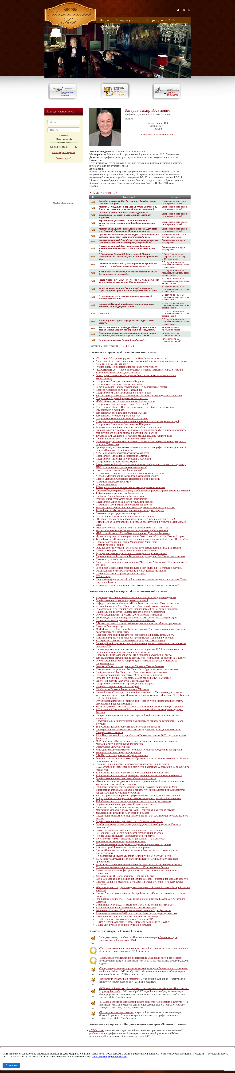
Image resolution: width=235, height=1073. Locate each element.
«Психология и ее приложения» (116, 1012)
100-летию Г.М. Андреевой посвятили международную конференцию (134, 435)
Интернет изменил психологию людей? (171, 328)
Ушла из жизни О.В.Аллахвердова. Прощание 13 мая (125, 876)
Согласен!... (105, 313)
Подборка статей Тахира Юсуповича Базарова (121, 573)
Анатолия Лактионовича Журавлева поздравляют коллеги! (128, 476)
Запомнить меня (58, 146)
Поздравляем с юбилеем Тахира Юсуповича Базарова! (125, 683)
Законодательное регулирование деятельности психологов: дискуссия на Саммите (141, 657)
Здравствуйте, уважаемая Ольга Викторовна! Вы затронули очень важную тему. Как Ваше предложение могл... (127, 223)
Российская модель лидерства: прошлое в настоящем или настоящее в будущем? (139, 567)
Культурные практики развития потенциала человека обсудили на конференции (139, 749)
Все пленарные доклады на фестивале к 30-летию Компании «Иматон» (135, 904)
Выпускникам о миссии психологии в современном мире (127, 916)
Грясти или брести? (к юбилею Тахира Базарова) (122, 680)
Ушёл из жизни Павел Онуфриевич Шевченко (121, 841)
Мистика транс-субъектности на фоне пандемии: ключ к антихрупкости (135, 507)
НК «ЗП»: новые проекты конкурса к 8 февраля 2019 (124, 919)
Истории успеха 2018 (160, 20)
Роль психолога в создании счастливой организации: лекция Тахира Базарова (138, 547)
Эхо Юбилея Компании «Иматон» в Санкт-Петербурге (126, 907)
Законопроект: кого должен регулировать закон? (175, 202)
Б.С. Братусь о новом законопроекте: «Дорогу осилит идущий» (130, 640)
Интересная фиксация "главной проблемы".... (122, 340)
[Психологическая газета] (63, 98)
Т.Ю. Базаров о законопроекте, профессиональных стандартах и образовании (138, 795)
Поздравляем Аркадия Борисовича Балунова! (120, 381)
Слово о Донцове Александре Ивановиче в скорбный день (128, 478)
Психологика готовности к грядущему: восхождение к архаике (130, 473)
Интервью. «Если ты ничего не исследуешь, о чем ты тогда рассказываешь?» (138, 585)
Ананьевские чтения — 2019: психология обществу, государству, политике (136, 913)
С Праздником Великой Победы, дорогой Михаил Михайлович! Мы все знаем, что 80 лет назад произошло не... (128, 256)
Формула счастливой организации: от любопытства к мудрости (130, 427)
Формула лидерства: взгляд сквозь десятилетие (121, 499)
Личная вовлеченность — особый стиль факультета (124, 438)
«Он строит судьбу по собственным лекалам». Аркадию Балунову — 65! (135, 519)
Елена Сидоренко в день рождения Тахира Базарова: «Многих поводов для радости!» (142, 878)
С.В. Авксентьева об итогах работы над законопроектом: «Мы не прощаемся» (138, 623)
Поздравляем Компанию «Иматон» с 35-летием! (122, 418)
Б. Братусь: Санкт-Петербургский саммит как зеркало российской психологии (138, 798)
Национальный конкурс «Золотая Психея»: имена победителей (130, 611)
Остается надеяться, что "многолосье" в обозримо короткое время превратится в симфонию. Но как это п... (129, 289)
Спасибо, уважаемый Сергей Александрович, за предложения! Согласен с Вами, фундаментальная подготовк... (125, 215)
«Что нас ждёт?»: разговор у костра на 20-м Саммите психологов (131, 358)
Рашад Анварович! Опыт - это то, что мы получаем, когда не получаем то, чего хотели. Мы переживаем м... (129, 281)
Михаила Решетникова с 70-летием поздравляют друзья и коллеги (132, 530)
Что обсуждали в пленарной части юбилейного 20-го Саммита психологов (137, 609)
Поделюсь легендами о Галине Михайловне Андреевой (126, 542)
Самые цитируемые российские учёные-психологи (124, 924)
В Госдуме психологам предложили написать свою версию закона (175, 264)
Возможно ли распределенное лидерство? (118, 513)
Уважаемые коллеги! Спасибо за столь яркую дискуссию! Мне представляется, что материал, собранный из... (128, 241)
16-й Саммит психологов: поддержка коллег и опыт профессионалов (133, 801)
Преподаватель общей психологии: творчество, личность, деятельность (135, 634)
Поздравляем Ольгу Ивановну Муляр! (116, 461)
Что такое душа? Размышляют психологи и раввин (123, 847)
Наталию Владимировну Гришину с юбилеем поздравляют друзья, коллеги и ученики (143, 490)
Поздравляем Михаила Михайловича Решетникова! (124, 392)
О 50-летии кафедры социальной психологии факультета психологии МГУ (136, 787)
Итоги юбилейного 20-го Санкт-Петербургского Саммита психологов (134, 606)
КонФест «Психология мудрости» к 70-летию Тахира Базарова (130, 666)
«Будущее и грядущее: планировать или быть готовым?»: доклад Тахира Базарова (140, 536)
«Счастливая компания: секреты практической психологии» (131, 948)
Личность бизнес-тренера (110, 626)
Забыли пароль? (63, 158)
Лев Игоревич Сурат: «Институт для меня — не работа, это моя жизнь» (135, 407)
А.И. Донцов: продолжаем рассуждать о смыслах (122, 453)
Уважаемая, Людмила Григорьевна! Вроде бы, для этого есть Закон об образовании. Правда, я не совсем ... (128, 230)
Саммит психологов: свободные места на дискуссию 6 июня (129, 830)
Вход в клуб (64, 139)
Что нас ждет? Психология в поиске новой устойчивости (127, 366)
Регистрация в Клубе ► (63, 152)
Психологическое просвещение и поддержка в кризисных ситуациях (133, 844)
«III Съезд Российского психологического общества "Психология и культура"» (141, 1001)
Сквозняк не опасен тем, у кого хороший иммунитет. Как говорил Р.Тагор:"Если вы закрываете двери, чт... (128, 264)
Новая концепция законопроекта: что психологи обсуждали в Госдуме (134, 654)
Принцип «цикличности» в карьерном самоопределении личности (132, 764)
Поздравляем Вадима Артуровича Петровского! (122, 398)
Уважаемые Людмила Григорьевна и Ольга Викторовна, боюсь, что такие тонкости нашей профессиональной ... (128, 208)
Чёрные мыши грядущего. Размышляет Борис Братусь (125, 835)
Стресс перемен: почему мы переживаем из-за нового (125, 516)
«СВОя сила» (96, 1030)
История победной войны (110, 544)
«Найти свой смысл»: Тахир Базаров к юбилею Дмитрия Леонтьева (133, 533)
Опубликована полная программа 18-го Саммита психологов (129, 821)
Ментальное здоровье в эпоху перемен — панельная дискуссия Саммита (135, 810)
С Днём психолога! (106, 484)
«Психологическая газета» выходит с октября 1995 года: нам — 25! (132, 527)
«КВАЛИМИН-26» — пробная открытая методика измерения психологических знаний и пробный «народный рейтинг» (139, 371)
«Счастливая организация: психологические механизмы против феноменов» (141, 957)
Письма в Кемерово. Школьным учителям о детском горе (127, 550)
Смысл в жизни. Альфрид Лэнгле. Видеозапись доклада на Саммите (133, 922)
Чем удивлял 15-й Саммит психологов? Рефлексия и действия (129, 833)
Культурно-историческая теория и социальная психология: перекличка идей (137, 421)
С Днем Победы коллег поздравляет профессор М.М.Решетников (173, 256)
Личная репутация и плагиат (111, 559)
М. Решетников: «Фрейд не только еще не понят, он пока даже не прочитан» (137, 741)
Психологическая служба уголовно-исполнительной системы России (134, 855)
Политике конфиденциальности (109, 1056)
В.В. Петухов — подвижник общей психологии (122, 755)
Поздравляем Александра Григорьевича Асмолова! (124, 458)
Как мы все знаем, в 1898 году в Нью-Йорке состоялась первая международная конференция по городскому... (127, 328)
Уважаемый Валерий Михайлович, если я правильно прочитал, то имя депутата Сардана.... (126, 305)
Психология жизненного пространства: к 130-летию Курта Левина (132, 867)
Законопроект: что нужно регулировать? (174, 241)
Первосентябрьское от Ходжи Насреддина (119, 389)
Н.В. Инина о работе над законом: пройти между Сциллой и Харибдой (135, 637)
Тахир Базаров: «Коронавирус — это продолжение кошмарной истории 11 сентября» (142, 539)
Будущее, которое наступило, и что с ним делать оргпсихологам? (131, 553)
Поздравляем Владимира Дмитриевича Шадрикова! (124, 424)
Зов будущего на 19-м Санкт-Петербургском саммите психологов (131, 672)
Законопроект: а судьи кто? (110, 409)
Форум (104, 20)
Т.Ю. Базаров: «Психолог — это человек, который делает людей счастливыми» (139, 395)
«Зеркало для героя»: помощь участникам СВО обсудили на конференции (136, 617)
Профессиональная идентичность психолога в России (125, 620)
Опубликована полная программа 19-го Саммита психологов (129, 675)
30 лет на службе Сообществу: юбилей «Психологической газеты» (132, 387)
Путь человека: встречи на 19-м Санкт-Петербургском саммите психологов (137, 669)
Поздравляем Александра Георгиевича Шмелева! (122, 455)
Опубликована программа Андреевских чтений (122, 600)
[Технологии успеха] (167, 100)
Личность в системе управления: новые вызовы (122, 807)
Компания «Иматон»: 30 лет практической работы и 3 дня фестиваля (133, 910)
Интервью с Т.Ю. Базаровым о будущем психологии (124, 504)
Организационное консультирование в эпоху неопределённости (131, 570)
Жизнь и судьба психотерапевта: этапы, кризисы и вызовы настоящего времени (139, 706)
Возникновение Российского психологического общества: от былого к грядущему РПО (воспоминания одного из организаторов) (141, 466)
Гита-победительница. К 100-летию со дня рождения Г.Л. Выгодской (133, 677)
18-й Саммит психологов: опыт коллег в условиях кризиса (128, 726)
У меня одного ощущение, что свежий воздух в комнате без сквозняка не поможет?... (128, 273)
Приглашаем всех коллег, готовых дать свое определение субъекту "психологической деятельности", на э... (129, 235)
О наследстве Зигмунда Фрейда (113, 746)
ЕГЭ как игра (103, 576)
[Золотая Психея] (115, 98)
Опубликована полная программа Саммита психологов (126, 778)
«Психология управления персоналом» (120, 978)
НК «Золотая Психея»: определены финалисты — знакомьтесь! (130, 838)
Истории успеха (127, 20)
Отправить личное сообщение (157, 134)
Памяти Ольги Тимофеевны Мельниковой (119, 470)
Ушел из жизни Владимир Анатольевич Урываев (122, 812)
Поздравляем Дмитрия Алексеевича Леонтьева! (122, 404)
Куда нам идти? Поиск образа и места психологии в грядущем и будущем (136, 597)
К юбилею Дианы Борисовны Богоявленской (120, 496)
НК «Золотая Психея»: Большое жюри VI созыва (122, 689)
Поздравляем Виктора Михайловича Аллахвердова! (124, 501)
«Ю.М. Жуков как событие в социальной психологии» (125, 401)
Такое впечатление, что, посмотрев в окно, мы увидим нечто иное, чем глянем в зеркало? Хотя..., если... (127, 334)
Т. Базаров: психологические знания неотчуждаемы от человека (130, 487)
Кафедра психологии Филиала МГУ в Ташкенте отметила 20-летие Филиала (138, 603)
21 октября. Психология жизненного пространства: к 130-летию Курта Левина (139, 864)
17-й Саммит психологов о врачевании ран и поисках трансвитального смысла (139, 775)
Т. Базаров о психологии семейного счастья (119, 493)
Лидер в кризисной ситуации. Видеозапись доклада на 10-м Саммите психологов (140, 556)
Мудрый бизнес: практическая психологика (119, 744)
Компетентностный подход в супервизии (118, 752)
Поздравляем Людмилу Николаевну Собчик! (120, 384)
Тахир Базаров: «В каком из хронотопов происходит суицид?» (130, 510)
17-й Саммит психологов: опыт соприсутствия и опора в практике (132, 772)
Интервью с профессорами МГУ (113, 481)
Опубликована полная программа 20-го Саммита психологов (129, 614)
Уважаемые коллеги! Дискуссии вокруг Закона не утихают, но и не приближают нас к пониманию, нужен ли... (127, 248)
